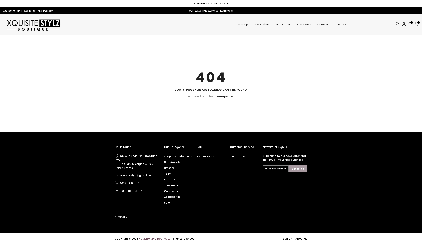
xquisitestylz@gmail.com (40, 10)
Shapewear (304, 24)
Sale (167, 203)
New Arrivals (262, 24)
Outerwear (171, 191)
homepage (224, 96)
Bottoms (170, 179)
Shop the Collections (178, 156)
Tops (167, 174)
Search (287, 239)
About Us (340, 24)
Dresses (169, 168)
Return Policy (205, 156)
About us (301, 239)
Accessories (283, 24)
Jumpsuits (171, 185)
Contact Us (237, 156)
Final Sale (121, 217)
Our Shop (242, 24)
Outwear (323, 24)
